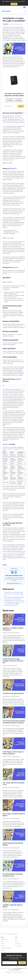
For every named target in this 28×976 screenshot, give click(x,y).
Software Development (6, 948)
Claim (20, 106)
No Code (3, 943)
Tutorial (2, 950)
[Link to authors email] (12, 572)
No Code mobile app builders (10, 553)
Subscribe (22, 962)
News (2, 941)
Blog (16, 939)
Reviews (3, 945)
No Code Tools (18, 943)
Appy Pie (11, 30)
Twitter (14, 554)
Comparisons (4, 939)
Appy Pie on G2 (11, 605)
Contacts (17, 941)
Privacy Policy (18, 945)
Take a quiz (14, 3)
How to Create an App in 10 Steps (15, 537)
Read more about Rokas (13, 583)
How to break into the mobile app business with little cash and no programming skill (14, 602)
